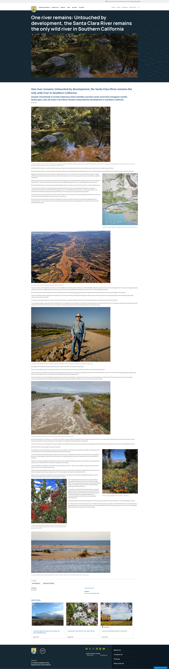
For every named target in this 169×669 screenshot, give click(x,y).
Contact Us (118, 654)
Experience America (44, 7)
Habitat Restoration (89, 588)
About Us (117, 650)
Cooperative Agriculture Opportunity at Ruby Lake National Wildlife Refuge (46, 632)
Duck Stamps (125, 7)
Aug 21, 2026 (36, 637)
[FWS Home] (33, 9)
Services (74, 7)
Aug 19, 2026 (104, 637)
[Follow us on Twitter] (93, 649)
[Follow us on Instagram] (90, 649)
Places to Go (55, 7)
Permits (118, 7)
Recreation (106, 627)
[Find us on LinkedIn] (97, 649)
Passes (113, 7)
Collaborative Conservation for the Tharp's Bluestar (81, 631)
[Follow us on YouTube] (104, 649)
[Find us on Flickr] (100, 649)
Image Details (61, 165)
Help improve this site (160, 667)
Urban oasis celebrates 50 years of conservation (114, 631)
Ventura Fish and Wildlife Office (91, 593)
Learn (68, 7)
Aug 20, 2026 (70, 637)
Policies (117, 659)
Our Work (81, 7)
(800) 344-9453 (90, 655)
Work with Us (119, 663)
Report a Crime (132, 7)
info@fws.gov (103, 655)
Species (63, 7)
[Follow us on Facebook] (87, 649)
